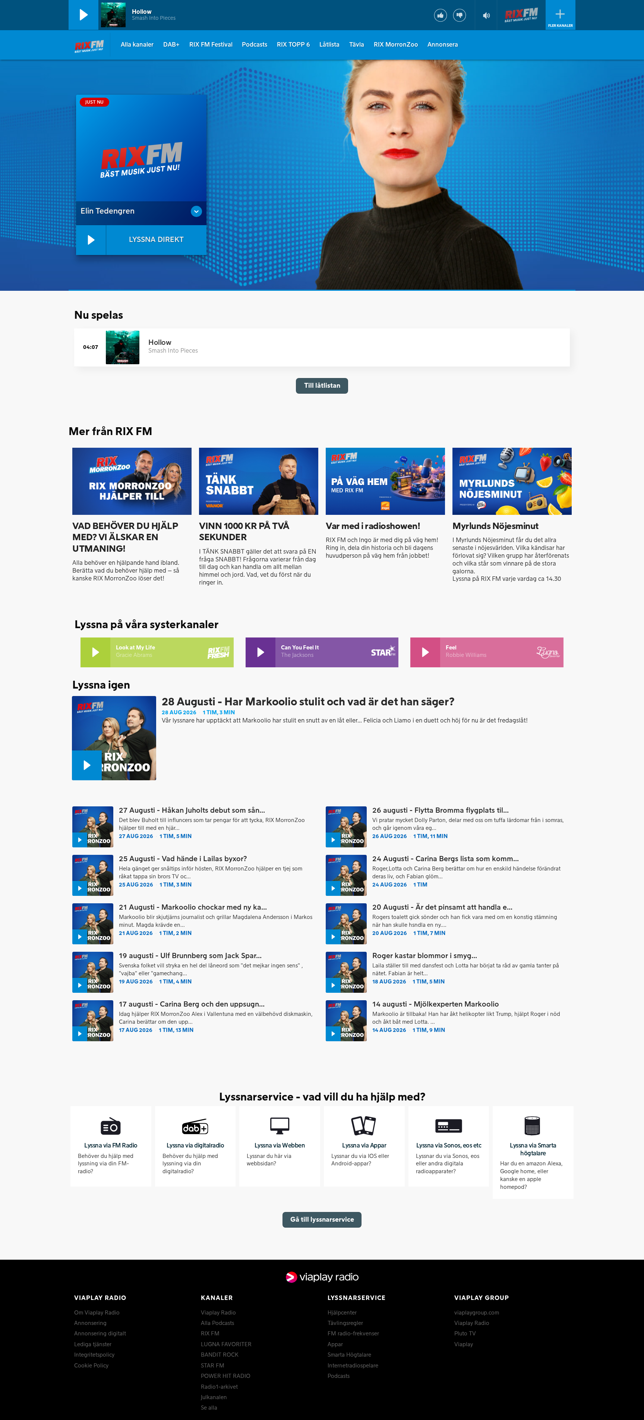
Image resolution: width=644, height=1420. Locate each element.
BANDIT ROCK (220, 1355)
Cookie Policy (91, 1366)
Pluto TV (465, 1333)
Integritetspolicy (94, 1355)
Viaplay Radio (218, 1313)
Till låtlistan (322, 385)
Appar (335, 1344)
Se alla (209, 1408)
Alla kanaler (137, 45)
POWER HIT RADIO (225, 1376)
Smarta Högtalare (349, 1355)
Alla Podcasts (217, 1323)
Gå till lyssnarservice (322, 1219)
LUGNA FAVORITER (226, 1344)
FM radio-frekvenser (353, 1333)
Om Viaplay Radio (97, 1313)
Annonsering (90, 1323)
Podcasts (254, 45)
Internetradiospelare (353, 1366)
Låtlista (329, 45)
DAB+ (171, 45)
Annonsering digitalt (100, 1333)
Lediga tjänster (92, 1344)
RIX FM (210, 1333)
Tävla (356, 45)
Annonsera (442, 45)
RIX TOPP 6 (293, 45)
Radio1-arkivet (219, 1387)
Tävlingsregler (345, 1323)
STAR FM (212, 1366)
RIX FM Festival (211, 45)
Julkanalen (214, 1397)
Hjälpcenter (342, 1313)
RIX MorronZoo (396, 45)
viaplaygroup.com (476, 1313)
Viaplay (463, 1344)
